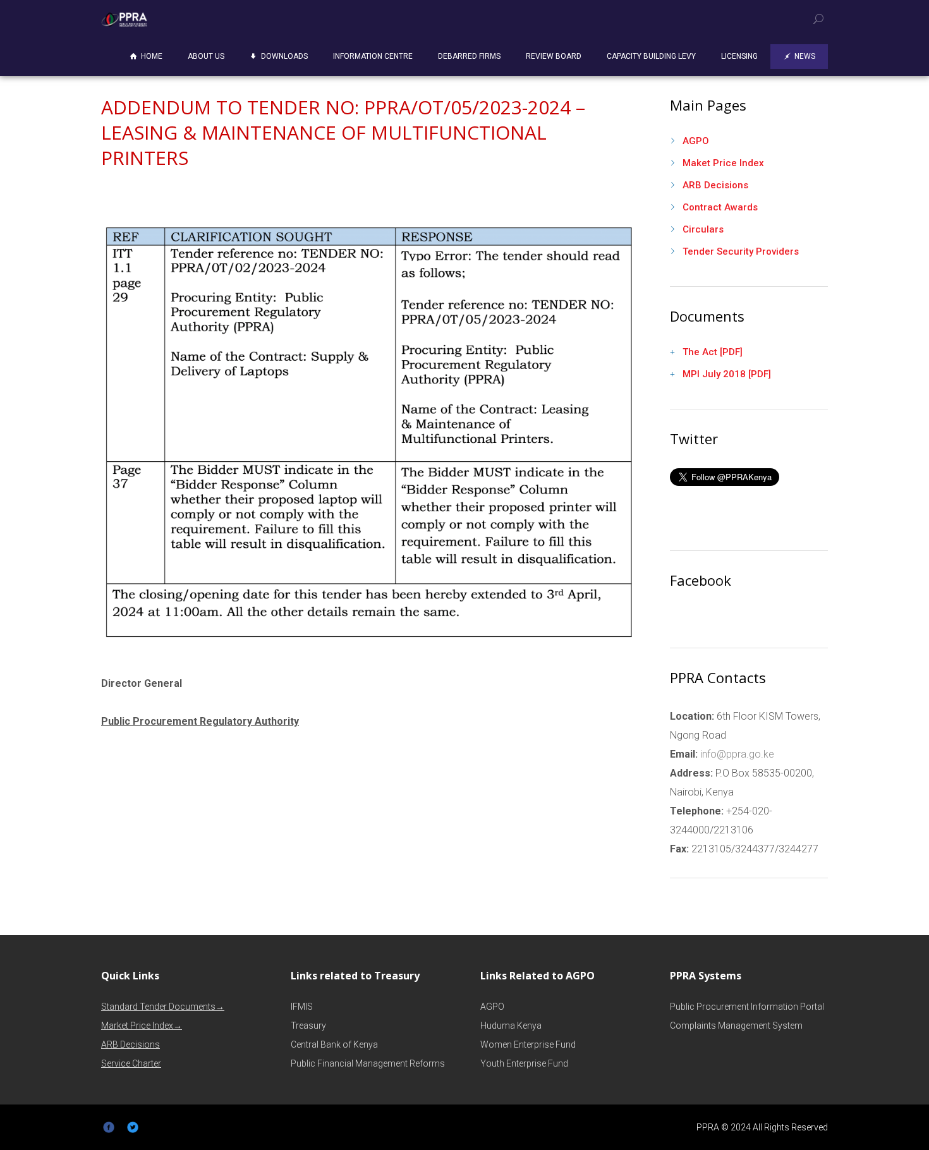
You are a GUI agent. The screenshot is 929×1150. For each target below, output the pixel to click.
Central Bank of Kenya (334, 1044)
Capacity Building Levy (651, 56)
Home (151, 56)
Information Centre (373, 56)
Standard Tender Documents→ (162, 1007)
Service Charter (131, 1063)
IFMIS (302, 1007)
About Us (206, 56)
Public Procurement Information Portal (747, 1007)
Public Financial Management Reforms (368, 1063)
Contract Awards (720, 207)
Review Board (553, 56)
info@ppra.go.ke (736, 754)
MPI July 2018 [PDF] (727, 374)
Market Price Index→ (141, 1025)
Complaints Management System (736, 1025)
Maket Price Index (723, 163)
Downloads (284, 56)
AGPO (696, 141)
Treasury (308, 1025)
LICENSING (739, 56)
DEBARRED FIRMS (469, 56)
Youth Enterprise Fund (524, 1063)
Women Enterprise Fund (528, 1044)
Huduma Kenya (511, 1025)
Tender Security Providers (741, 251)
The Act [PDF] (713, 352)
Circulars (703, 229)
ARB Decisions (715, 185)
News (804, 56)
